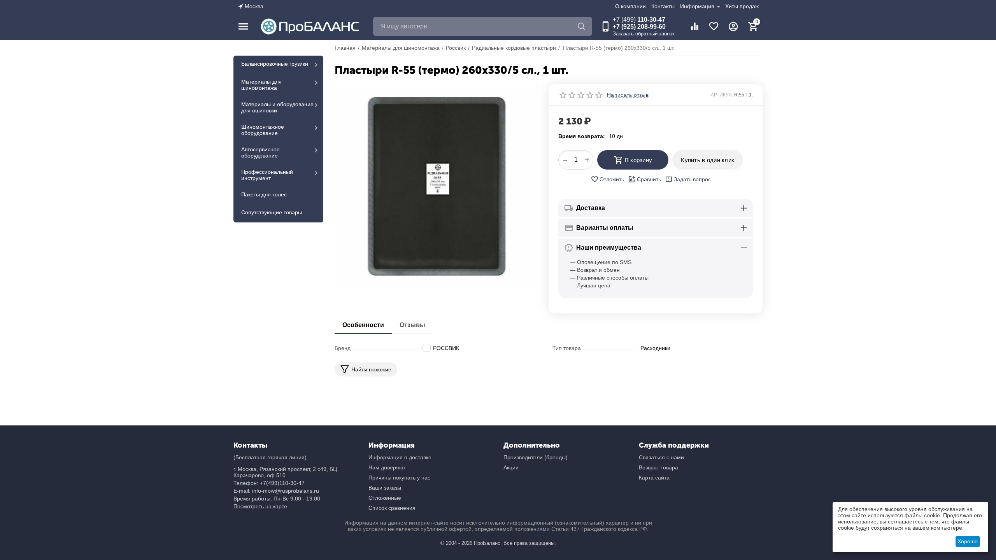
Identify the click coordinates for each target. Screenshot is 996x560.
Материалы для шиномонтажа (261, 85)
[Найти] (582, 26)
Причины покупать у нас (399, 477)
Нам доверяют (387, 467)
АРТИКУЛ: (722, 95)
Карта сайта (654, 477)
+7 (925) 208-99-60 (639, 26)
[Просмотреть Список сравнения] (694, 26)
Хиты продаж (742, 6)
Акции (511, 467)
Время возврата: (581, 136)
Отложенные (384, 498)
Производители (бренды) (535, 457)
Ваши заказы (384, 488)
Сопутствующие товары (271, 212)
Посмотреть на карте (260, 506)
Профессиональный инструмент (267, 175)
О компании (630, 6)
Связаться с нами (661, 457)
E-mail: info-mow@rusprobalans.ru (276, 491)
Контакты (663, 6)
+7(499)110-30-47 (282, 483)
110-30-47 (639, 19)
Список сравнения (392, 508)
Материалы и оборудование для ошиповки (277, 107)
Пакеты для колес (264, 194)
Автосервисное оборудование (260, 152)
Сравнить (649, 179)
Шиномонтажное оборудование (262, 130)
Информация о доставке (399, 457)
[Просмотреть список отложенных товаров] (713, 26)
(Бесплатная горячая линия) (270, 457)
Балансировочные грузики (274, 64)
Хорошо (967, 541)
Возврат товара (658, 467)
